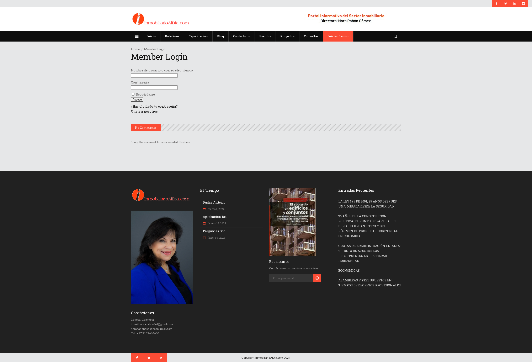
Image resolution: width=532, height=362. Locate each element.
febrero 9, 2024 (216, 237)
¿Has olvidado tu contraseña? (154, 106)
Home (135, 49)
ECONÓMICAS (349, 270)
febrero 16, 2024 (216, 223)
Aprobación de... (215, 217)
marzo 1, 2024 (215, 209)
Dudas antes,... (214, 202)
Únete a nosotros (144, 111)
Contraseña (140, 82)
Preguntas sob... (215, 231)
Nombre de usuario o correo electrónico (162, 70)
